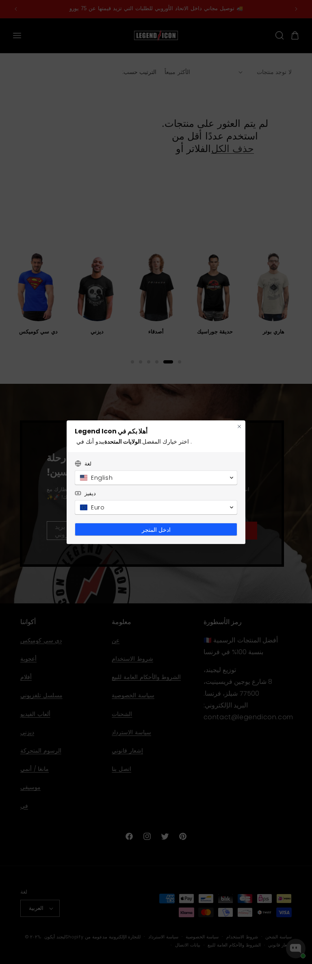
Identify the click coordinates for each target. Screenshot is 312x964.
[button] (156, 477)
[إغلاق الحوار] (239, 426)
